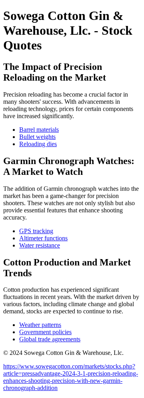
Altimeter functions (43, 238)
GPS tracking (36, 231)
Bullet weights (37, 136)
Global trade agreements (49, 339)
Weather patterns (40, 324)
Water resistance (39, 245)
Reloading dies (38, 144)
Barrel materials (39, 129)
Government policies (45, 332)
